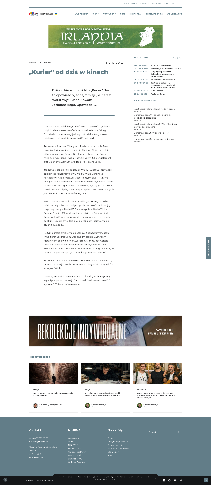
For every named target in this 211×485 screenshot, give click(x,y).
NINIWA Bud (156, 4)
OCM (122, 14)
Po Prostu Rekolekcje (161, 65)
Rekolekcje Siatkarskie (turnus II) (166, 68)
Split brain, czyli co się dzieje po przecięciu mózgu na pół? (53, 394)
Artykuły (143, 4)
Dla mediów (113, 452)
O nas (110, 438)
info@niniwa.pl (40, 442)
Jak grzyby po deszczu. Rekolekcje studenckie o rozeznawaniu (162, 74)
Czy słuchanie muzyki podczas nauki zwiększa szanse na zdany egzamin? (102, 394)
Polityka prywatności (118, 442)
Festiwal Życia (154, 14)
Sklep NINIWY (75, 459)
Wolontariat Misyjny (77, 452)
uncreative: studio (40, 480)
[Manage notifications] (5, 480)
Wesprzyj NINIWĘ (208, 248)
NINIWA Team (135, 14)
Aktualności (129, 4)
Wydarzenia (81, 14)
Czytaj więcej (177, 58)
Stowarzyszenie (115, 445)
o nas (95, 14)
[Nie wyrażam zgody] (155, 478)
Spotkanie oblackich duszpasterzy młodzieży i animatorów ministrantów (163, 85)
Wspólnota (109, 14)
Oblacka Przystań (76, 462)
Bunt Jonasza (157, 91)
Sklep (166, 4)
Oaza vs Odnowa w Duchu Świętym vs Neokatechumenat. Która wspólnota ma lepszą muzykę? (156, 395)
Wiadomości (45, 63)
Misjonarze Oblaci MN (118, 448)
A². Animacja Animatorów (163, 79)
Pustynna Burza (158, 94)
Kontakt (174, 4)
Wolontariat (174, 14)
